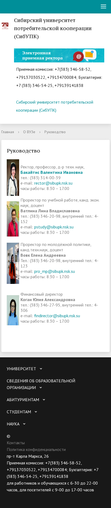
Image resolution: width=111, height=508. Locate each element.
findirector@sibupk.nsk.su (57, 315)
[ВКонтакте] (11, 496)
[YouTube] (21, 496)
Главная (7, 131)
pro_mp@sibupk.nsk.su (54, 271)
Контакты (16, 442)
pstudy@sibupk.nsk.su (54, 227)
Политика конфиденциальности (36, 449)
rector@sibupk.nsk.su (53, 183)
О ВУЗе (29, 131)
